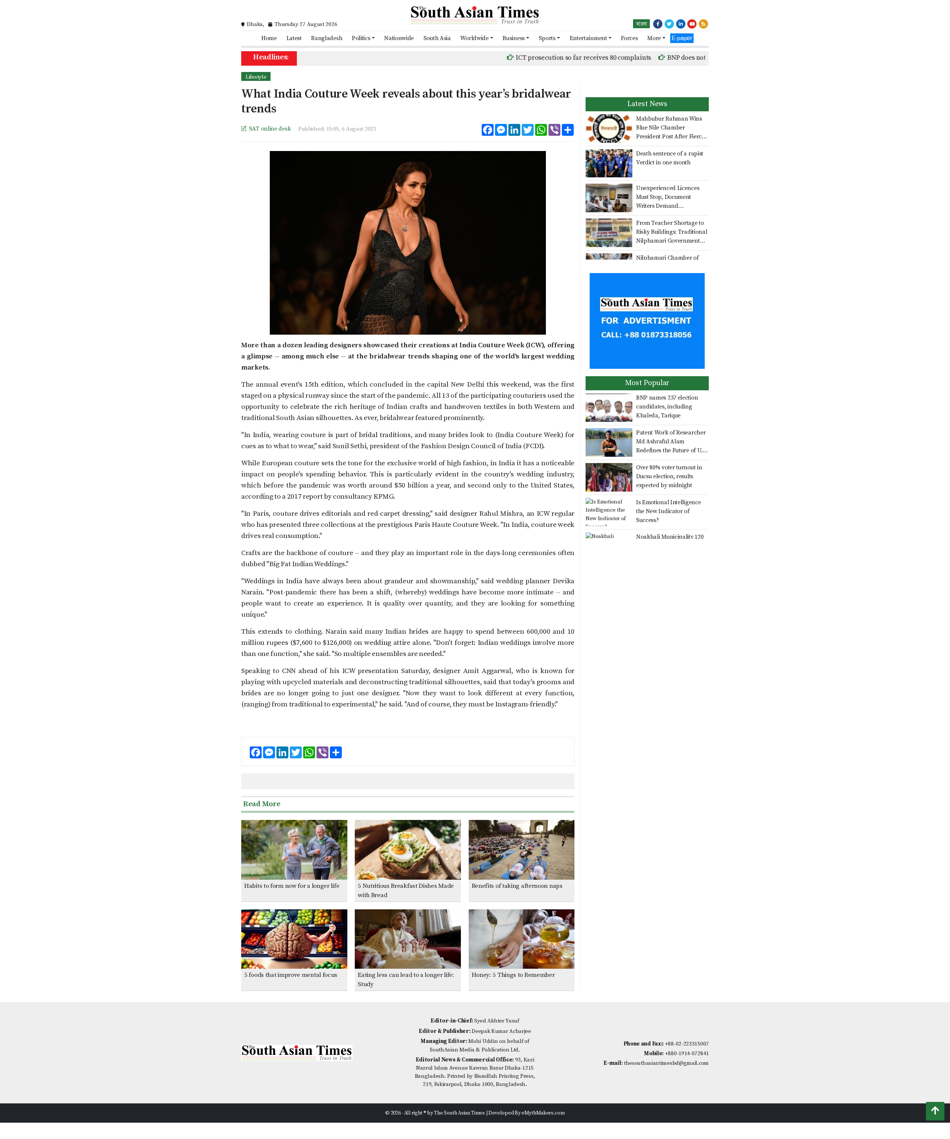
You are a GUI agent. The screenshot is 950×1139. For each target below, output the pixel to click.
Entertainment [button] (588, 38)
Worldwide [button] (474, 38)
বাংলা (641, 23)
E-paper (682, 38)
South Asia (437, 38)
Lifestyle (256, 77)
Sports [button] (547, 38)
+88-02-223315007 (687, 1043)
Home (269, 38)
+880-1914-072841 (687, 1053)
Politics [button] (361, 38)
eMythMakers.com (543, 1113)
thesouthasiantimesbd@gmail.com (666, 1063)
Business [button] (513, 38)
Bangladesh (326, 38)
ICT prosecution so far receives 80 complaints (552, 57)
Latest (294, 38)
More (654, 38)
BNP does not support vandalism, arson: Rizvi (703, 57)
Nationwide (399, 38)
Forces (629, 38)
